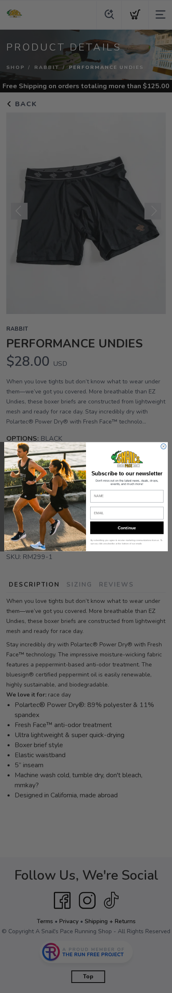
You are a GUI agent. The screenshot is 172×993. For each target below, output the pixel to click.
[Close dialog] (163, 446)
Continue (127, 527)
